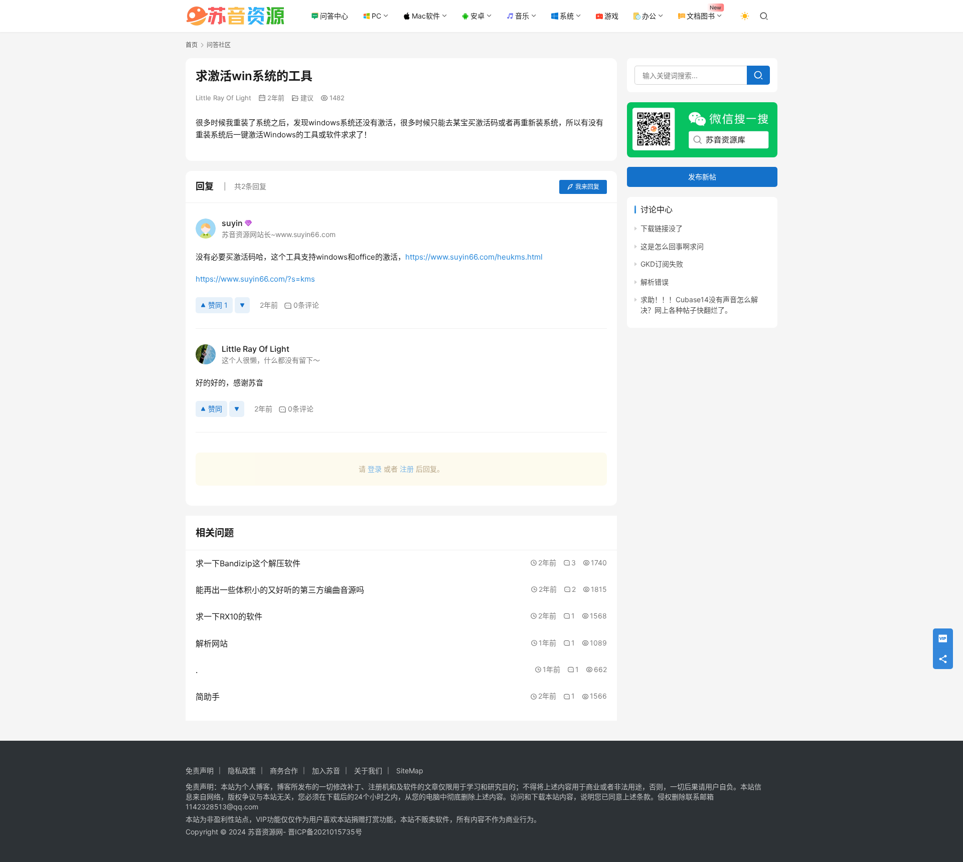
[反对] (242, 305)
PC (376, 16)
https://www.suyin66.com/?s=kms (255, 279)
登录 (375, 469)
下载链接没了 (661, 229)
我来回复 (587, 186)
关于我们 (368, 770)
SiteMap (409, 770)
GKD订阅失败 (661, 264)
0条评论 (306, 305)
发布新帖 (702, 177)
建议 (306, 98)
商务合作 (284, 770)
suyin (232, 223)
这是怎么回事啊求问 (672, 246)
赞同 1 (218, 305)
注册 (407, 469)
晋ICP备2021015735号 (325, 831)
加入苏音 (326, 770)
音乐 (522, 16)
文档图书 (701, 16)
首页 (192, 45)
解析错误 (654, 282)
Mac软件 (426, 16)
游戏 (611, 16)
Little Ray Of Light (223, 98)
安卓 (477, 16)
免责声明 (200, 770)
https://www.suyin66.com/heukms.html (474, 257)
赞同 (215, 408)
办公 (649, 16)
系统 (567, 16)
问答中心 (334, 16)
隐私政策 (242, 770)
